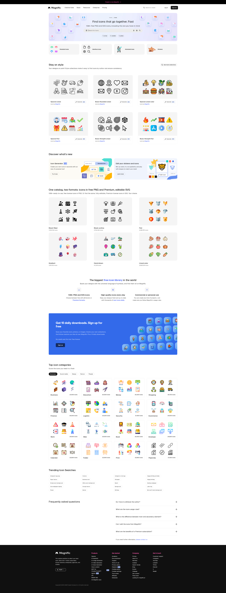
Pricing (104, 8)
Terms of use (115, 563)
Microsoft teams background (154, 490)
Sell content (135, 573)
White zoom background (89, 483)
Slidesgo (134, 571)
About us (134, 558)
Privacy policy (116, 565)
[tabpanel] (113, 419)
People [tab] (91, 374)
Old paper (117, 479)
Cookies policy (116, 569)
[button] (60, 569)
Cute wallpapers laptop (56, 486)
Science (85, 476)
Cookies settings (116, 571)
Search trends (136, 565)
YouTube (155, 560)
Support (114, 560)
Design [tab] (74, 374)
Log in (166, 7)
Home (110, 17)
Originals (116, 567)
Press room (135, 575)
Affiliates (114, 575)
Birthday (117, 490)
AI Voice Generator (96, 565)
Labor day (149, 486)
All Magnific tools (96, 580)
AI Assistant (94, 558)
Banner (84, 490)
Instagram (156, 558)
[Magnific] (62, 553)
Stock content (95, 567)
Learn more (120, 174)
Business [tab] (53, 374)
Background (118, 486)
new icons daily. (119, 300)
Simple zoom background (56, 483)
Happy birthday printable (153, 476)
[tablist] (113, 374)
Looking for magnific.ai (138, 578)
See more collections (170, 65)
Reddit (154, 571)
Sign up (174, 7)
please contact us (141, 539)
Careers (134, 563)
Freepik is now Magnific (112, 2)
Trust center (115, 573)
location (114, 36)
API (92, 575)
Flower (52, 490)
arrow (105, 36)
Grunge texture (86, 486)
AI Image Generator (96, 560)
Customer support (158, 556)
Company (135, 553)
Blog (133, 567)
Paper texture (53, 479)
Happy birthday (151, 479)
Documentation (116, 558)
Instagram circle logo (120, 476)
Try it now (55, 174)
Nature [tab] (82, 374)
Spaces (93, 556)
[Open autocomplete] (85, 30)
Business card (86, 479)
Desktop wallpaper (151, 483)
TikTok (155, 565)
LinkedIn (155, 563)
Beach (116, 483)
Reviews (134, 560)
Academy (114, 556)
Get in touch (157, 553)
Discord (155, 567)
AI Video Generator (96, 563)
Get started (116, 553)
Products (94, 553)
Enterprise (115, 578)
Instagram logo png (55, 476)
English (60, 569)
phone (121, 36)
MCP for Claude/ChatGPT (100, 570)
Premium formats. (79, 300)
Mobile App (94, 577)
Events (134, 569)
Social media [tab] (64, 374)
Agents (94, 573)
